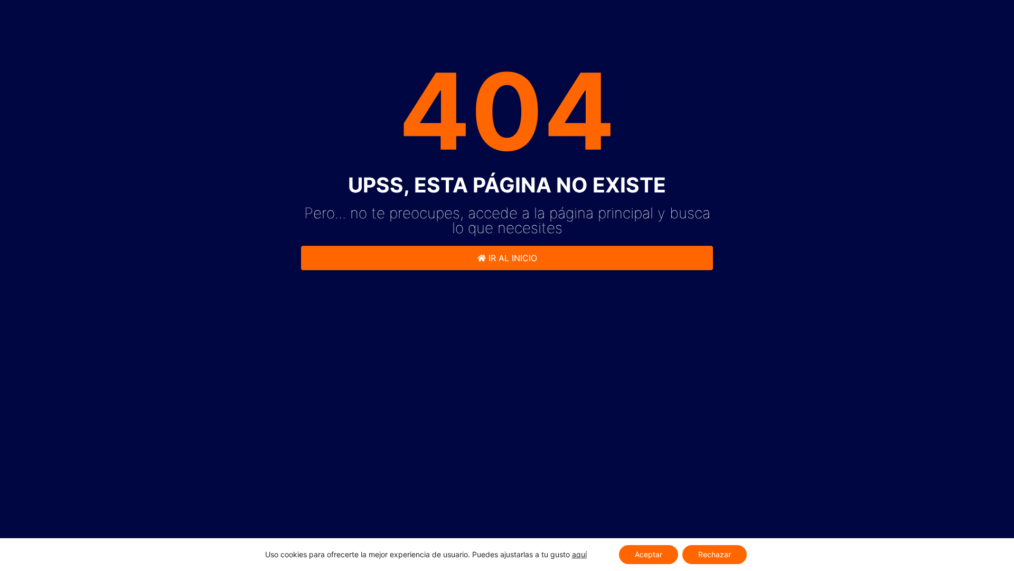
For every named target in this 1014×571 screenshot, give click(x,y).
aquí (579, 554)
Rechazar (714, 554)
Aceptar (648, 554)
